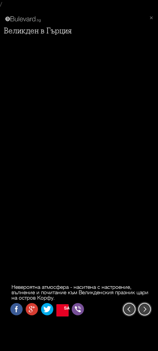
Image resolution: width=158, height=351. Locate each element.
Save (66, 308)
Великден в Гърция (38, 30)
